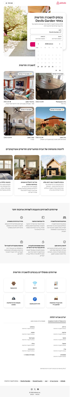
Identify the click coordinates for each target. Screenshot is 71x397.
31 (56, 70)
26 (49, 66)
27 (45, 66)
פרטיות (37, 394)
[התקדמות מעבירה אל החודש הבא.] (38, 43)
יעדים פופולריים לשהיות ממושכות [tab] (57, 321)
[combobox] (46, 32)
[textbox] (54, 38)
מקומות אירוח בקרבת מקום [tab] (38, 321)
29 (38, 66)
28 (42, 66)
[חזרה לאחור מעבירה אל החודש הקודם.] (59, 43)
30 (60, 70)
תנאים (32, 394)
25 (52, 66)
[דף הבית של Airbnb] (61, 3)
